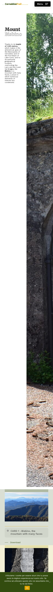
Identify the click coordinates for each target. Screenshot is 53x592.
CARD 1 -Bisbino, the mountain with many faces (26, 532)
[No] (49, 582)
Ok (27, 588)
